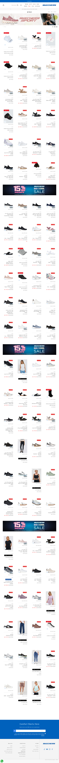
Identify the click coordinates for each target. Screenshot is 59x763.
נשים (38, 4)
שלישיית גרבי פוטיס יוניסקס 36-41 (23, 287)
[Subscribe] (14, 731)
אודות (37, 747)
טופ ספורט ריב (38, 490)
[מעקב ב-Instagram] (49, 749)
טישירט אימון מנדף (9, 557)
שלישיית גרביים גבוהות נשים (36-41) (50, 404)
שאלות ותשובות (22, 747)
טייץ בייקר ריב (24, 702)
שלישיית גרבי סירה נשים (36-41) (37, 174)
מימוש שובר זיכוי (22, 754)
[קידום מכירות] (29, 190)
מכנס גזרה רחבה (23, 642)
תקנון (11, 745)
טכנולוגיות (37, 6)
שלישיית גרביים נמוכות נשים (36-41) (50, 52)
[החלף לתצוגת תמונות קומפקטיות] (52, 26)
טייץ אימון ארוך (24, 460)
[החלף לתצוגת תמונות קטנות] (54, 26)
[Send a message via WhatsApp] (2, 761)
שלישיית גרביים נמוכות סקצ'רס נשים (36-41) (8, 52)
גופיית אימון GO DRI (37, 702)
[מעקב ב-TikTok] (44, 749)
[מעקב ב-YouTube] (47, 749)
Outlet (25, 6)
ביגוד (33, 6)
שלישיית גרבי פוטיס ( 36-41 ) (51, 636)
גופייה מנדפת (24, 380)
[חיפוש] (17, 5)
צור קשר (23, 745)
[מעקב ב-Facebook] (52, 749)
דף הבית (55, 11)
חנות (51, 11)
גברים (34, 4)
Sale (29, 6)
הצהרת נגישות (9, 747)
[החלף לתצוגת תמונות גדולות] (56, 26)
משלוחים (23, 749)
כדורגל (26, 4)
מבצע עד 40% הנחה (29, 1)
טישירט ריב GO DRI (51, 612)
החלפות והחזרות (22, 756)
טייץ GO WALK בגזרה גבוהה (36, 672)
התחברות (36, 745)
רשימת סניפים (35, 749)
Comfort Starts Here (29, 724)
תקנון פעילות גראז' (8, 752)
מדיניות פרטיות (9, 749)
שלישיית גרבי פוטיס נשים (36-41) (23, 263)
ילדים (30, 4)
